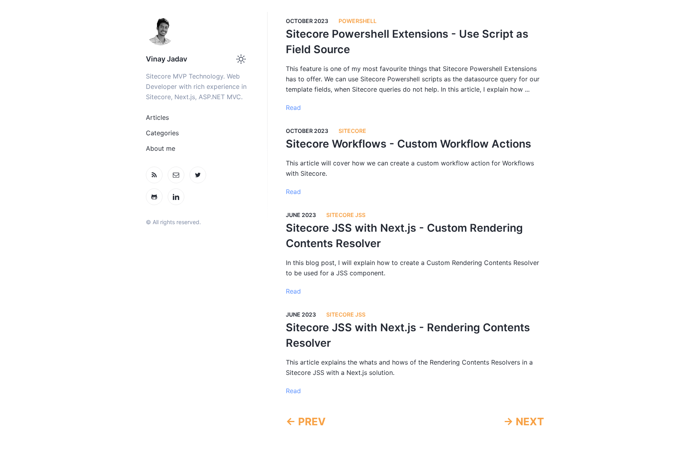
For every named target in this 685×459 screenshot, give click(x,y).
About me (160, 148)
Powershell (358, 20)
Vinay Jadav (166, 59)
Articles (157, 117)
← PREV (305, 421)
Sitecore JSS (345, 214)
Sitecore (352, 130)
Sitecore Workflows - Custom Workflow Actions (408, 143)
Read (293, 107)
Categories (162, 133)
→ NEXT (523, 421)
